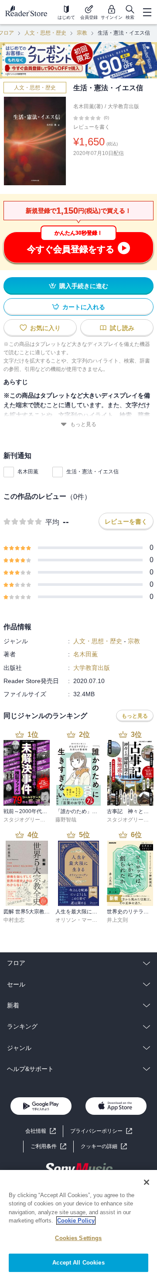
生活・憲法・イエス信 (92, 472)
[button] (104, 1146)
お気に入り (45, 327)
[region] (78, 1224)
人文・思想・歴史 (45, 33)
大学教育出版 (123, 106)
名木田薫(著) (88, 106)
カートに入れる (83, 306)
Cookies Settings (78, 1238)
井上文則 (117, 920)
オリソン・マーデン (78, 920)
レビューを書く (91, 127)
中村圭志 (13, 920)
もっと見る (83, 424)
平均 (52, 522)
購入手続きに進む (83, 285)
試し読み (122, 327)
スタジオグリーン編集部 (32, 820)
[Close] (146, 1182)
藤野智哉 (65, 820)
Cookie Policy (76, 1220)
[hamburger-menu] (147, 12)
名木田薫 (27, 472)
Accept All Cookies (78, 1262)
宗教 (82, 33)
